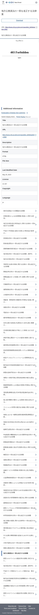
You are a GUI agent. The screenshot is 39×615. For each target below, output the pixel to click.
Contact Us (32, 608)
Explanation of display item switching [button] (13, 113)
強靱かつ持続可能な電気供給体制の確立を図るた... (18, 379)
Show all (28, 117)
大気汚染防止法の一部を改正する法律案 (16, 543)
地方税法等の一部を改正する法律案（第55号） (18, 566)
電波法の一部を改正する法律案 (13, 312)
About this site (12, 606)
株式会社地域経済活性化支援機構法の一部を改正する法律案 (19, 579)
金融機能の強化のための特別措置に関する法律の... (18, 587)
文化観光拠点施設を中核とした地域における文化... (18, 331)
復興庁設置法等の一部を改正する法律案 (16, 429)
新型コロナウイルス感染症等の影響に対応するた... (18, 559)
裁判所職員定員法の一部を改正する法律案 (17, 317)
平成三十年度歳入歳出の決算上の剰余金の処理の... (18, 232)
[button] (36, 2)
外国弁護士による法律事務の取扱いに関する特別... (18, 217)
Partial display (20, 117)
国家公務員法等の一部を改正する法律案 (16, 548)
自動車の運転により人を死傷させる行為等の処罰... (18, 484)
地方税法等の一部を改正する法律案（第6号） (18, 254)
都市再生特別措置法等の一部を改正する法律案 (18, 345)
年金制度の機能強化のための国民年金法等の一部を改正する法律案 (19, 436)
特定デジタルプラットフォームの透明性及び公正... (18, 359)
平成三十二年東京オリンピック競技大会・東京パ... (18, 572)
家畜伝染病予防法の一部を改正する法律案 (17, 372)
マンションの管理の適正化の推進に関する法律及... (18, 408)
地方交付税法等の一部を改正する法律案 (16, 259)
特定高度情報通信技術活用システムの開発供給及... (18, 351)
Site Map (23, 610)
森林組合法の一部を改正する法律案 (15, 503)
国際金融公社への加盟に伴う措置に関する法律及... (18, 278)
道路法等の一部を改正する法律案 (14, 307)
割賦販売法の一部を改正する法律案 (15, 465)
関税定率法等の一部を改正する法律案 (15, 271)
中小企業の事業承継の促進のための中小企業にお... (18, 536)
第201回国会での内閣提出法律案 (14, 211)
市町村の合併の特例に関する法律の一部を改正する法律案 (19, 265)
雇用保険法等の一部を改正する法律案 (15, 289)
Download (19, 20)
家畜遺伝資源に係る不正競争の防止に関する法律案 (19, 448)
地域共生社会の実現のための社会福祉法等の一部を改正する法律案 (19, 491)
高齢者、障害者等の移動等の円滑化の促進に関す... (18, 301)
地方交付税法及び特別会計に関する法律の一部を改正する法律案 (19, 224)
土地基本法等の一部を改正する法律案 (15, 294)
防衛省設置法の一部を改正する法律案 (15, 243)
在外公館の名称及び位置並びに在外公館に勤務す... (18, 324)
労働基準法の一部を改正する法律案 (15, 284)
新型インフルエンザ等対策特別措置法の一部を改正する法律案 (19, 509)
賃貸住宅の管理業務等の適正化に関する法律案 (18, 497)
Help (29, 606)
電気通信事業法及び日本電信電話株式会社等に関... (18, 393)
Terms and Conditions (10, 608)
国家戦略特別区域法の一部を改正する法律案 (17, 248)
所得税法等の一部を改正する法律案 (15, 238)
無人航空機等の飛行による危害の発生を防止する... (18, 401)
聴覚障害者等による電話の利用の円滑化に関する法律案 (19, 386)
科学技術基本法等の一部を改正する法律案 (17, 515)
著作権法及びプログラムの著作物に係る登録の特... (18, 529)
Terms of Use (22, 606)
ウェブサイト (19, 40)
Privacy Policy (23, 608)
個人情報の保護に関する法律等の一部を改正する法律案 (19, 522)
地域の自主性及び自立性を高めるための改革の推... (18, 423)
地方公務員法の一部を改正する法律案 (15, 553)
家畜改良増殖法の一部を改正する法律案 (16, 442)
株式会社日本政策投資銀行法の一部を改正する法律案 (19, 366)
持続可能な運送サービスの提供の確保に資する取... (18, 339)
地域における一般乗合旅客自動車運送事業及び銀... (18, 416)
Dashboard (16, 610)
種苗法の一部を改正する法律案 (13, 454)
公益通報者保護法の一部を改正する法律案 (17, 477)
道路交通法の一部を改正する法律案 (15, 460)
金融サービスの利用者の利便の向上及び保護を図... (18, 471)
